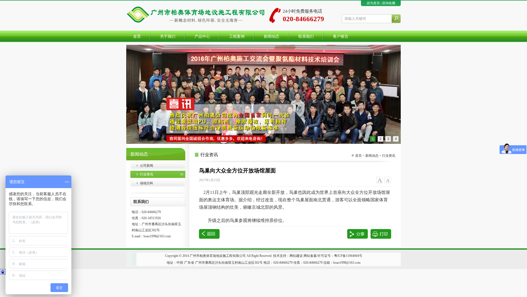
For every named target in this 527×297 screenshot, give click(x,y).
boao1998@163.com (157, 236)
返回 (209, 234)
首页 (358, 156)
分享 (357, 234)
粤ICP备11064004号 (348, 256)
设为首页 (373, 3)
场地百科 (146, 183)
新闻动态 (372, 156)
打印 (381, 234)
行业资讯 (146, 174)
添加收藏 (388, 3)
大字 (379, 180)
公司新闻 (146, 165)
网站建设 (296, 256)
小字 (387, 180)
